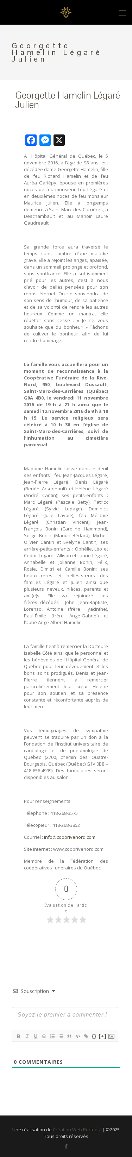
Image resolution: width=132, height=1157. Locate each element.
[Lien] (86, 1036)
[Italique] (27, 1036)
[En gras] (18, 1036)
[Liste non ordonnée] (60, 1036)
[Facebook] (66, 1146)
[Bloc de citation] (69, 1036)
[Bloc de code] (77, 1036)
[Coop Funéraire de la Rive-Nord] (66, 12)
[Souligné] (35, 1036)
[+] (103, 1036)
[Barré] (43, 1036)
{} (94, 1036)
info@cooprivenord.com (69, 837)
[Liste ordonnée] (52, 1036)
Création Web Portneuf (77, 1129)
